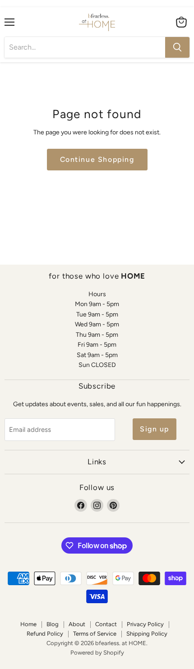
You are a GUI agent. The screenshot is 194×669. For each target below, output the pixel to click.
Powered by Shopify (97, 652)
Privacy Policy (145, 624)
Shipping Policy (146, 633)
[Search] (177, 47)
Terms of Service (94, 633)
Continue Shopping (97, 159)
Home (28, 624)
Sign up (154, 429)
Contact (106, 624)
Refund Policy (45, 633)
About (77, 624)
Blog (52, 624)
